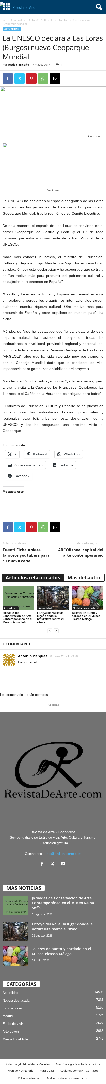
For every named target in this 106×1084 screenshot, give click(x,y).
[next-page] (56, 630)
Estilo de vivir (13, 1024)
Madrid (8, 1016)
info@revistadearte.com (63, 854)
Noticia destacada (84, 608)
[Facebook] (8, 78)
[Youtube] (63, 864)
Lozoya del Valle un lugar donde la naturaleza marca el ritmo (50, 617)
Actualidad (20, 20)
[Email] (55, 78)
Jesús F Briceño (18, 64)
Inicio (6, 20)
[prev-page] (49, 630)
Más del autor (84, 577)
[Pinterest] (31, 78)
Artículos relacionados (33, 577)
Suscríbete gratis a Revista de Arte (78, 1064)
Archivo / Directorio (21, 1070)
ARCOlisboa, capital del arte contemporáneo (80, 552)
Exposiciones (13, 1008)
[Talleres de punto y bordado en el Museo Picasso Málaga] (87, 598)
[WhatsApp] (43, 78)
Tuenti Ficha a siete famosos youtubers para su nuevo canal (26, 555)
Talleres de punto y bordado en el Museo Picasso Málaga (86, 616)
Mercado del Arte (15, 1039)
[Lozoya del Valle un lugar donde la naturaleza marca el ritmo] (53, 598)
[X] (53, 864)
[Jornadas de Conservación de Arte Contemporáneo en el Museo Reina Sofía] (18, 598)
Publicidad (47, 1070)
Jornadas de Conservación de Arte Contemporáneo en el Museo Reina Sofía (17, 617)
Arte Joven (11, 1031)
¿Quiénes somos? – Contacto (79, 1070)
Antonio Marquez (32, 656)
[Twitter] (19, 78)
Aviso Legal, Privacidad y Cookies (28, 1064)
